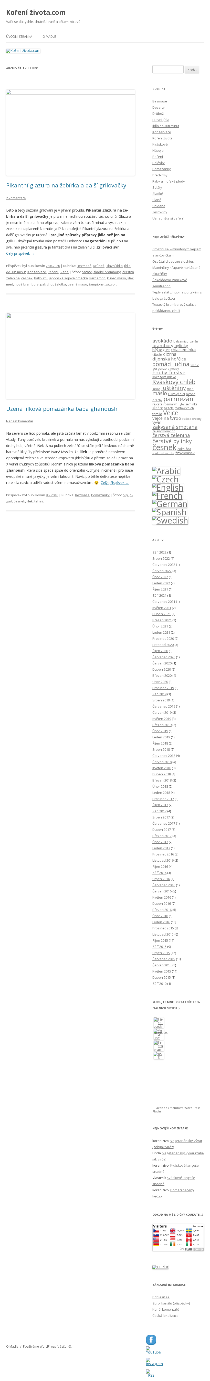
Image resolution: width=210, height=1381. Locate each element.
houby (174, 368)
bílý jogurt (161, 349)
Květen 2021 (161, 607)
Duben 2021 (161, 614)
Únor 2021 (160, 626)
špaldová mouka (163, 453)
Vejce (170, 412)
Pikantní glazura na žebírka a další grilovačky (66, 185)
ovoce (190, 394)
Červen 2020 (162, 663)
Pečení (53, 272)
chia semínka (183, 350)
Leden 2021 (161, 632)
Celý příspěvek (20, 253)
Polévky (158, 162)
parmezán (178, 398)
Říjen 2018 (160, 743)
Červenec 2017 (163, 823)
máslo (159, 393)
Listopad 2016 (163, 860)
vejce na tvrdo (166, 418)
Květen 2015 (161, 971)
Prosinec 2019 (163, 687)
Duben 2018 (161, 774)
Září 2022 (159, 552)
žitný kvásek (185, 453)
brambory (162, 345)
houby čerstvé (168, 372)
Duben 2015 (161, 977)
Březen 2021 (162, 620)
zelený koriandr (163, 431)
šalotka (60, 284)
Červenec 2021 (163, 601)
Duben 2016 (161, 903)
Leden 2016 (161, 922)
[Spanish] (169, 512)
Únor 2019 (160, 731)
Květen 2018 (161, 768)
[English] (168, 487)
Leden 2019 (161, 737)
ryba (181, 404)
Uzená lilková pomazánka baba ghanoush (62, 408)
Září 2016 (159, 872)
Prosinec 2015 (163, 928)
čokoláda (184, 449)
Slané (64, 272)
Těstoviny (159, 212)
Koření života (162, 138)
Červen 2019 (162, 712)
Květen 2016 (161, 897)
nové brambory (27, 284)
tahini (38, 501)
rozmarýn (170, 404)
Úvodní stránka (19, 36)
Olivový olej (176, 394)
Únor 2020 (160, 681)
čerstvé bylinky (172, 441)
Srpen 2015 (161, 952)
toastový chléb (184, 408)
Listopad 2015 (163, 934)
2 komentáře (16, 198)
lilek (131, 278)
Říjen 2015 (160, 940)
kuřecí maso (116, 278)
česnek (27, 278)
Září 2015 (159, 946)
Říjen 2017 (160, 805)
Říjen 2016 (160, 866)
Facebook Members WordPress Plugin (176, 1109)
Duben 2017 (161, 829)
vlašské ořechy (191, 419)
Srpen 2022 (161, 558)
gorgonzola (160, 368)
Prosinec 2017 (163, 798)
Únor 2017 (160, 842)
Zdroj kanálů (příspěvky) (171, 1303)
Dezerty (158, 107)
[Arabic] (166, 471)
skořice (157, 408)
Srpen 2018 (161, 749)
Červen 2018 (162, 761)
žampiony (96, 284)
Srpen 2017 (161, 817)
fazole (195, 365)
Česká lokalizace (165, 1315)
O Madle (49, 36)
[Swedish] (170, 520)
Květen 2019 (161, 718)
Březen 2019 (162, 724)
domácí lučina (171, 364)
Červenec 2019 (163, 706)
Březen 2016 (162, 909)
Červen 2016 (162, 891)
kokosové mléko (164, 377)
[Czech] (165, 479)
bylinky (181, 345)
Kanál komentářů (165, 1309)
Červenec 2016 (163, 885)
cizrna (169, 354)
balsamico (180, 341)
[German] (169, 504)
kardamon (97, 278)
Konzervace (36, 272)
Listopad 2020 (163, 644)
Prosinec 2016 (163, 854)
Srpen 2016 (161, 879)
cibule (157, 354)
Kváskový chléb (173, 381)
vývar (156, 422)
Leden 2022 (161, 583)
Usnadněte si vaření (168, 218)
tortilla (157, 414)
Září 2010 (159, 983)
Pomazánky (100, 495)
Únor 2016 (160, 915)
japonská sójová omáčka (68, 278)
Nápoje (158, 150)
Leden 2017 (161, 848)
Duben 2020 (161, 669)
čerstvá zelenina (171, 435)
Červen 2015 (162, 965)
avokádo (162, 340)
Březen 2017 (162, 835)
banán (194, 341)
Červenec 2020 (163, 657)
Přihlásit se (161, 1297)
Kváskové (160, 144)
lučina (156, 389)
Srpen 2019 (161, 700)
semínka (191, 404)
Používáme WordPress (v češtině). (47, 1346)
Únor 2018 (160, 786)
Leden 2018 (161, 792)
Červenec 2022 (163, 564)
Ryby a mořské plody (168, 181)
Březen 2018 (162, 780)
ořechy (157, 400)
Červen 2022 (162, 570)
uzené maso (77, 284)
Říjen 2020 (160, 651)
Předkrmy (159, 175)
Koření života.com (36, 12)
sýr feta (169, 408)
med (9, 284)
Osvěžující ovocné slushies (173, 261)
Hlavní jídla (114, 265)
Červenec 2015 (163, 959)
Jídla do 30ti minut (165, 125)
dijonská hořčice (169, 359)
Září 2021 (159, 595)
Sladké (157, 193)
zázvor (110, 284)
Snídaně (158, 206)
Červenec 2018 (163, 755)
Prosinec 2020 (163, 638)
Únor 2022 (160, 577)
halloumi (40, 278)
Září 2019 (159, 694)
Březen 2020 (162, 675)
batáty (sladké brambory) (101, 272)
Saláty (157, 187)
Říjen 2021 (160, 589)
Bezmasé (84, 265)
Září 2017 (159, 811)
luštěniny (173, 388)
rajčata (157, 404)
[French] (167, 495)
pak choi (46, 284)
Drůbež (98, 265)
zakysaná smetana (174, 426)
